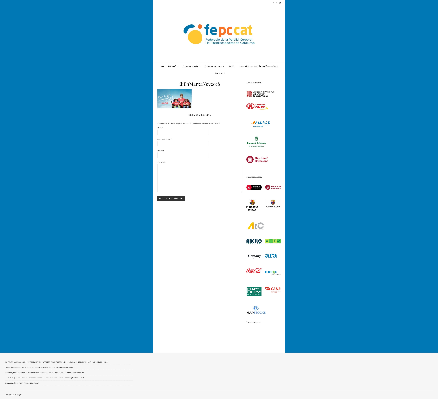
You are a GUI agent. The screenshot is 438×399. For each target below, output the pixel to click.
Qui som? (172, 66)
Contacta (218, 73)
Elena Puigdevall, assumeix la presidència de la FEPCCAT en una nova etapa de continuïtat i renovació (44, 372)
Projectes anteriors (213, 66)
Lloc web (160, 150)
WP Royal (18, 395)
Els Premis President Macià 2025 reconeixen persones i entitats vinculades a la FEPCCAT (39, 367)
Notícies (232, 66)
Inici (162, 66)
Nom (160, 128)
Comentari (161, 162)
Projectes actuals (190, 66)
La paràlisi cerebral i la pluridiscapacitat (258, 66)
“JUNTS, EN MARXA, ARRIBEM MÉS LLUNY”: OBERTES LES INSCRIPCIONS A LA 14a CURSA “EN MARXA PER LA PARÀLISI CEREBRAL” (56, 362)
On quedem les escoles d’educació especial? (22, 383)
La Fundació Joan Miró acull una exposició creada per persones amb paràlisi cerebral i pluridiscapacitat (44, 378)
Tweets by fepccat (253, 322)
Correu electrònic (164, 139)
